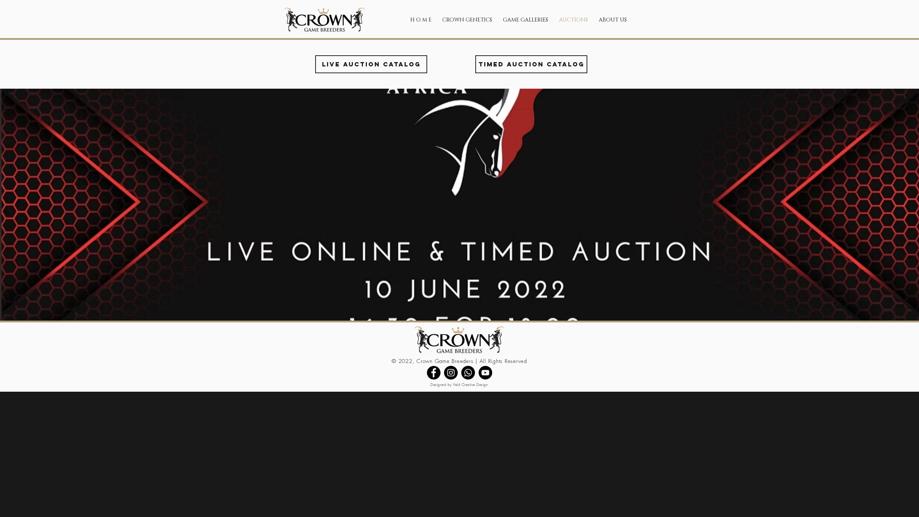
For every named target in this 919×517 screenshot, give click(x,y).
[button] (467, 20)
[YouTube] (485, 372)
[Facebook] (433, 372)
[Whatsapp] (468, 372)
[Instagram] (451, 372)
